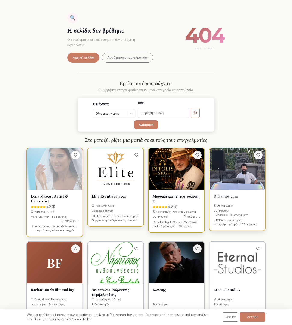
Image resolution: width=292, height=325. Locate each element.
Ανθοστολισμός (100, 304)
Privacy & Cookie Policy (74, 319)
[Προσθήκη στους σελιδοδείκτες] (75, 155)
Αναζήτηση (146, 124)
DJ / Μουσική (160, 216)
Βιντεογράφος (57, 304)
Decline (230, 317)
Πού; (141, 103)
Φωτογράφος (38, 304)
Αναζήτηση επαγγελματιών (127, 57)
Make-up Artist (40, 216)
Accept (252, 317)
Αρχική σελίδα (83, 57)
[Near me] (195, 113)
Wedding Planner (102, 210)
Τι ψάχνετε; (101, 104)
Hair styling (59, 216)
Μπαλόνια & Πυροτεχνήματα (231, 215)
